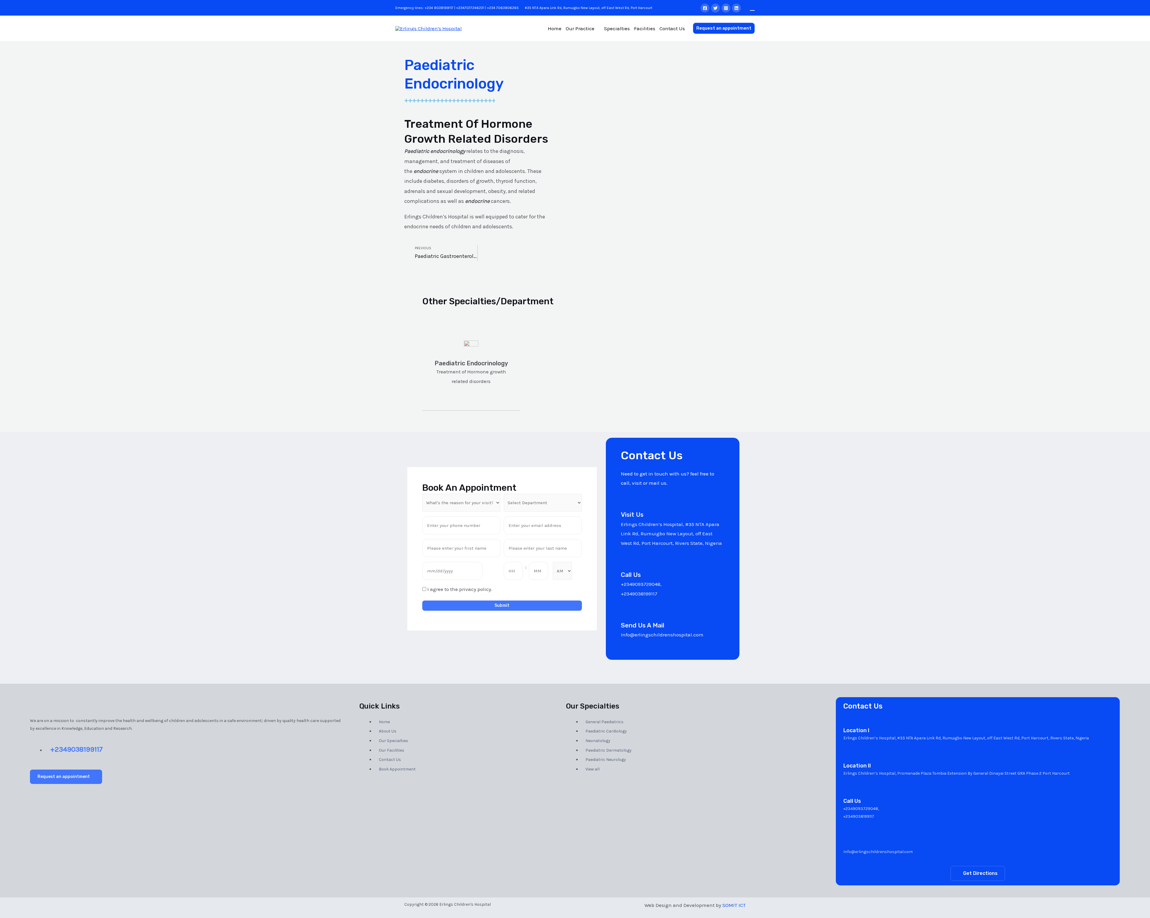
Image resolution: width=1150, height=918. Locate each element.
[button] (66, 777)
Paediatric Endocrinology (471, 363)
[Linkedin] (736, 8)
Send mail (855, 844)
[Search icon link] (752, 7)
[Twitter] (715, 8)
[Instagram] (725, 8)
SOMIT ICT (734, 905)
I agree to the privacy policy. (459, 589)
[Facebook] (704, 8)
